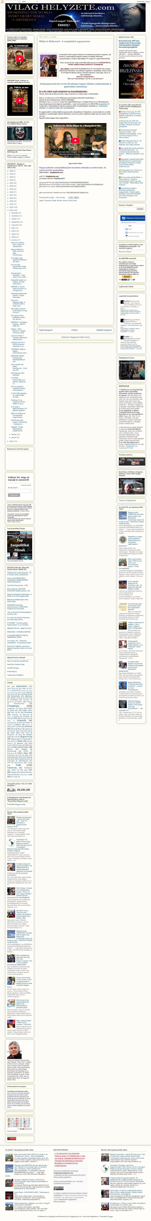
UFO (21, 770)
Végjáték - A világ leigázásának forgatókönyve (17, 429)
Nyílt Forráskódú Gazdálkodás (17, 661)
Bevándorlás (27, 694)
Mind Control (73, 200)
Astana (30, 690)
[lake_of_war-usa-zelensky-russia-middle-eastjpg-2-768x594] (19, 157)
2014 (12, 204)
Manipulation (27, 739)
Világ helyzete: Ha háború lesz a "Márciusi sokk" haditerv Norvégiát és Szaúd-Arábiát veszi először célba (130, 311)
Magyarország (26, 737)
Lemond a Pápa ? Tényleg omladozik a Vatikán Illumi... (19, 337)
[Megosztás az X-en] (74, 197)
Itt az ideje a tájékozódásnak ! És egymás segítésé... (19, 408)
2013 (12, 207)
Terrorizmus (18, 763)
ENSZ (13, 712)
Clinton (19, 702)
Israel (21, 731)
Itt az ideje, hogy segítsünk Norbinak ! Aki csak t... (19, 260)
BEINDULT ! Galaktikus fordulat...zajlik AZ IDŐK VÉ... (19, 324)
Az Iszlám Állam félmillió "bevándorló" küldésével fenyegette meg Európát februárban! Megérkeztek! (131, 666)
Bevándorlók (15, 696)
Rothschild (10, 757)
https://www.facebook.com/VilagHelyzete (90, 184)
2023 (12, 177)
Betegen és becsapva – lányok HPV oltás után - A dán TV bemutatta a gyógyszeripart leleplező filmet (19, 821)
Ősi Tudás (14, 777)
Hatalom (18, 724)
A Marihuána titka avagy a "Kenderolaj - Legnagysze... (19, 422)
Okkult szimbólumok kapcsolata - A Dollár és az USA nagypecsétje (19, 595)
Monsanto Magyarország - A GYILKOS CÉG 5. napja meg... (18, 303)
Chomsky (26, 700)
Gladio (9, 720)
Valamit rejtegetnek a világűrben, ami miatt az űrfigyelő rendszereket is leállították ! (32, 1204)
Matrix (13, 741)
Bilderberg (28, 696)
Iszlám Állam (15, 733)
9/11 (8, 686)
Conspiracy (47, 200)
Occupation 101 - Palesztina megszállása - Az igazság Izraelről (19, 642)
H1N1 (20, 723)
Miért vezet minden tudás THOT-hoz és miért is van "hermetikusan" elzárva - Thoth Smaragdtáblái (130, 563)
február (14, 434)
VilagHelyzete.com (126, 390)
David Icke (14, 710)
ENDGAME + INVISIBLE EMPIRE (18, 632)
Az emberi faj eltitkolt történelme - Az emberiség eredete (19, 618)
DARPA (29, 708)
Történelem (28, 768)
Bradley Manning (16, 698)
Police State (22, 753)
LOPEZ (127, 337)
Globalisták (21, 720)
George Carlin (25, 718)
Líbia (15, 737)
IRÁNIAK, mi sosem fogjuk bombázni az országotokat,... (18, 288)
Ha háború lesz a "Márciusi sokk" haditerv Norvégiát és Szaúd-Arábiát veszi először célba (23, 914)
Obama (9, 749)
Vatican (23, 772)
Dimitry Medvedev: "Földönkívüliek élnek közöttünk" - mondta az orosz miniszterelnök (135, 686)
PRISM (26, 751)
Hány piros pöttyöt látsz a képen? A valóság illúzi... (17, 244)
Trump (30, 763)
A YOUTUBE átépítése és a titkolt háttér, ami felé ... (19, 395)
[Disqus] (75, 234)
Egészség (26, 714)
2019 (12, 189)
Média (54, 200)
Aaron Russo (11, 688)
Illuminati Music (16, 729)
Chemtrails (14, 700)
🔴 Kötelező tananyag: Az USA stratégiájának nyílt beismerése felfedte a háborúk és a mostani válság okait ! (130, 114)
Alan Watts (22, 688)
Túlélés (13, 770)
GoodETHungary (13, 668)
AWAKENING (21, 686)
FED (8, 718)
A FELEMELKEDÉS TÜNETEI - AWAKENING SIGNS (18, 636)
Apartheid (15, 690)
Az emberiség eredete (15, 692)
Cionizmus (10, 702)
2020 (12, 186)
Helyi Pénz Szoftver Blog (15, 664)
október (14, 219)
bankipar (24, 774)
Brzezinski (28, 698)
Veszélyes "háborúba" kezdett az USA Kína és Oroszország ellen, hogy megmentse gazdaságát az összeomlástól (31, 1181)
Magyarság (15, 739)
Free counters (12, 1131)
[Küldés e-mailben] (69, 197)
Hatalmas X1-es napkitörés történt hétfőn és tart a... (18, 402)
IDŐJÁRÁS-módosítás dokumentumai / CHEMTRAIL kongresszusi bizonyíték (17, 607)
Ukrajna (14, 772)
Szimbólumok (23, 761)
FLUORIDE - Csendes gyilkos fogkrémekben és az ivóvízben (18, 624)
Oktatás (24, 749)
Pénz (26, 755)
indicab (127, 301)
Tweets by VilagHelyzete (127, 500)
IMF (14, 726)
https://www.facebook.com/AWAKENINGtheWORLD (72, 182)
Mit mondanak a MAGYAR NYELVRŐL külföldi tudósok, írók (18, 590)
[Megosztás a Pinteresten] (78, 197)
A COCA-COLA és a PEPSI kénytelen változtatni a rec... (18, 344)
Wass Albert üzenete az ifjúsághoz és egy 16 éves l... (19, 310)
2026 (12, 171)
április (13, 237)
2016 (12, 198)
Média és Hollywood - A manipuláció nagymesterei (18, 415)
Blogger (110, 1216)
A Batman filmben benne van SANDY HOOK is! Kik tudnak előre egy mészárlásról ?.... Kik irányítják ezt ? (131, 705)
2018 (12, 192)
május (13, 234)
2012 (12, 210)
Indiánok (27, 729)
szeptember (15, 222)
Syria (12, 759)
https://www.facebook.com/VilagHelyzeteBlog (70, 186)
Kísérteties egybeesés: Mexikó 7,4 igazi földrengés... (19, 295)
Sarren (126, 320)
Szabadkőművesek (24, 759)
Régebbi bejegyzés (104, 330)
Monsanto (19, 745)
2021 (12, 183)
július (13, 228)
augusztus (15, 225)
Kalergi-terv (10, 734)
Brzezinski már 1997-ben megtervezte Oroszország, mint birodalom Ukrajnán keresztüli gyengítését (130, 44)
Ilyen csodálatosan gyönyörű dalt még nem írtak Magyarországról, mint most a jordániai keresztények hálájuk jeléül (19, 959)
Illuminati (28, 726)
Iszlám (30, 731)
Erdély (9, 716)
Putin (19, 755)
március (14, 240)
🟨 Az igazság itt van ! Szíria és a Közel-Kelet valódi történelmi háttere (130, 172)
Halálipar (9, 724)
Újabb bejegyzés (46, 330)
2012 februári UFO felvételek (17, 374)
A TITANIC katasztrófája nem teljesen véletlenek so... (18, 380)
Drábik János (27, 710)
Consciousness (19, 703)
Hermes (28, 724)
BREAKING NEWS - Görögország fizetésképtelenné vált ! (18, 358)
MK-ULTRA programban (99, 104)
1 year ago (131, 331)
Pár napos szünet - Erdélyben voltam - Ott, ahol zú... (18, 317)
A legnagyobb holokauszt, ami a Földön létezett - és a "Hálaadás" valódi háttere (135, 644)
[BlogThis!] (71, 197)
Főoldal (74, 330)
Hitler (9, 726)
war (30, 774)
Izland (27, 733)
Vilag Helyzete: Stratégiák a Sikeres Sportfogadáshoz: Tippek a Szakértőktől (130, 330)
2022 (12, 180)
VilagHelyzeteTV (59, 178)
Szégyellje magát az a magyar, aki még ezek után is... (18, 282)
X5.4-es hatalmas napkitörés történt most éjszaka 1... (18, 388)
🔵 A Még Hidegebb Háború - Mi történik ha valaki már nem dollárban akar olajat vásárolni (130, 143)
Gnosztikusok (11, 723)
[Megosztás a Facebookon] (76, 197)
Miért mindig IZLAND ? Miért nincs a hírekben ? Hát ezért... (24, 1022)
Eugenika (17, 716)
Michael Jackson (62, 200)
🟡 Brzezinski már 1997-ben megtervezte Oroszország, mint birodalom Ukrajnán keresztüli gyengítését (130, 123)
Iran (14, 731)
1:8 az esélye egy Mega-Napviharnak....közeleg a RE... (19, 367)
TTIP (8, 763)
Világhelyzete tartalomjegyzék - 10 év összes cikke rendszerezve (19, 574)
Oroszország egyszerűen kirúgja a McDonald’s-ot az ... (18, 267)
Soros (20, 757)
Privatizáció (11, 755)
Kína (20, 734)
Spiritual (29, 757)
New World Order (21, 747)
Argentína (23, 690)
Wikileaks (16, 774)
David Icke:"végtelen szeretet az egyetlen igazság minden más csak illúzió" (19, 648)
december (15, 213)
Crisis (21, 708)
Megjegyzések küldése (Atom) (80, 337)
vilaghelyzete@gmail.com (132, 444)
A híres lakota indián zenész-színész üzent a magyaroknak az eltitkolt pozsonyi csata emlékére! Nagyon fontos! (19, 982)
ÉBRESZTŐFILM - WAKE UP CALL (19, 628)
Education (15, 714)
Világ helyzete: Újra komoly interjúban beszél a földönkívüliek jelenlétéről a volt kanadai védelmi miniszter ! (131, 347)
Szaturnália (10, 761)
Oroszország (11, 751)
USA (30, 770)
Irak (8, 731)
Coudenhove (11, 708)
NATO (9, 747)
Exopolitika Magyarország (16, 804)
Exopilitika (26, 716)
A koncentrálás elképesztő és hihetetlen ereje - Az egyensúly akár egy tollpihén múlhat (135, 585)
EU (19, 712)
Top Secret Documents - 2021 (17, 585)
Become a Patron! (125, 252)
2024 (12, 174)
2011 (11, 441)
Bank (19, 694)
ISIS (19, 726)
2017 (12, 195)
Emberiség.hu (12, 671)
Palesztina (10, 753)
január (13, 437)
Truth (18, 765)
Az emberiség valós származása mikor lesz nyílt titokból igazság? (135, 606)
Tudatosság (12, 768)
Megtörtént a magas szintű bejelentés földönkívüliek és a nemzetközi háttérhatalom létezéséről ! (130, 541)
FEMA (15, 718)
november (15, 216)
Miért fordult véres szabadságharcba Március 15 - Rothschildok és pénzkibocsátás (22, 1003)
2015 (12, 201)
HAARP (27, 723)
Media (19, 741)
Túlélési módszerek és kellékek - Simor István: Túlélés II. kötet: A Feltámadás (136, 625)
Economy (28, 712)
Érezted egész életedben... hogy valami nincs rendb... (19, 275)
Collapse (29, 702)
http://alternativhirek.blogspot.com (77, 192)
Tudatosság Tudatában (15, 675)
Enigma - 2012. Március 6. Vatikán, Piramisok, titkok (18, 331)
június (13, 231)
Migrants (20, 743)
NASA (27, 745)
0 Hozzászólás (60, 197)
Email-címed (13, 488)
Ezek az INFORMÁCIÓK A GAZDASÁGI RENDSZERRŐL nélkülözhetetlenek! (17, 580)
